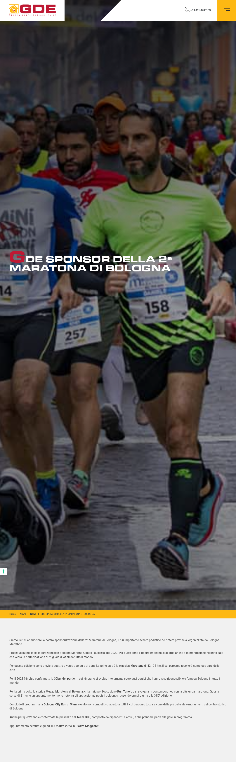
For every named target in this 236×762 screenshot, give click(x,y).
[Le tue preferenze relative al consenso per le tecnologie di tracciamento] (3, 571)
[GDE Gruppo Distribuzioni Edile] (32, 10)
